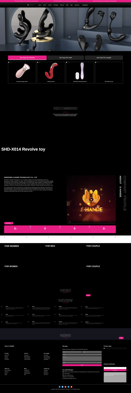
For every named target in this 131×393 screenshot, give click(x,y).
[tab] (27, 58)
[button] (91, 200)
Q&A (25, 374)
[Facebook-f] (60, 387)
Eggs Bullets (46, 359)
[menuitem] (40, 5)
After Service (46, 373)
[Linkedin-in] (68, 387)
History (6, 374)
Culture (6, 373)
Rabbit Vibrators (27, 356)
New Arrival (7, 355)
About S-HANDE (8, 370)
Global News (26, 370)
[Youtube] (71, 387)
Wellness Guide (27, 373)
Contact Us (46, 374)
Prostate (6, 356)
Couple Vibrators (47, 356)
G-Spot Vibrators (27, 359)
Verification (46, 370)
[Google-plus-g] (65, 387)
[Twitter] (63, 387)
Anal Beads (7, 359)
